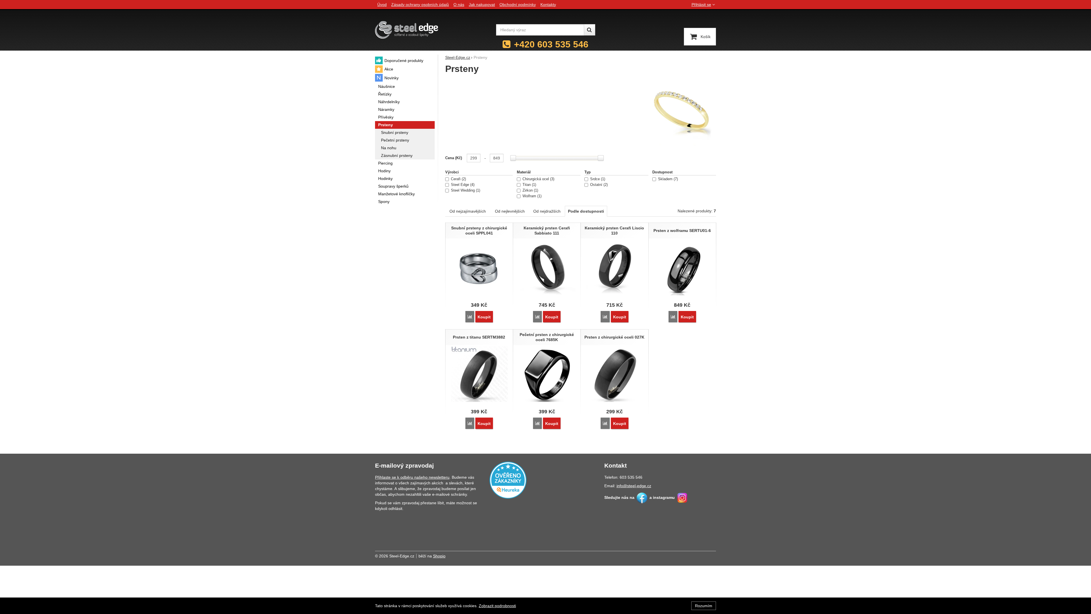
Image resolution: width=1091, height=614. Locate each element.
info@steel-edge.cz (634, 486)
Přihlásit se (701, 4)
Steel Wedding (465, 190)
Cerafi (458, 179)
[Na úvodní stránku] (406, 29)
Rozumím (703, 605)
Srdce (597, 179)
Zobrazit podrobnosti (497, 605)
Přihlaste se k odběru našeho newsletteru (412, 477)
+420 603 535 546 (551, 44)
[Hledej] (589, 30)
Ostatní (598, 185)
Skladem (667, 179)
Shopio (439, 556)
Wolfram (531, 196)
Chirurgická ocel (537, 179)
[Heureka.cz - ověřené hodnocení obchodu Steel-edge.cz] (508, 480)
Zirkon (529, 190)
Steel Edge (462, 185)
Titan (528, 185)
